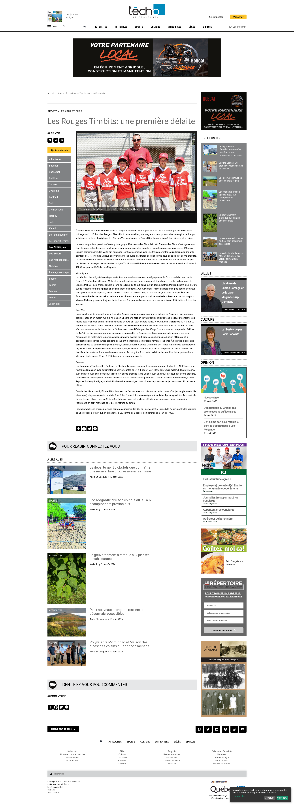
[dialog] (260, 794)
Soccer (53, 278)
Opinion (207, 362)
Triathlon (53, 291)
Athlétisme (55, 159)
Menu (55, 26)
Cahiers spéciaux (172, 760)
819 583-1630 (53, 793)
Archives (122, 760)
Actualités (100, 26)
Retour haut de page (61, 728)
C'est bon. (282, 798)
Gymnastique (56, 209)
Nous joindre (72, 760)
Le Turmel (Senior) (59, 241)
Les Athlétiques (71, 111)
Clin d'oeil (122, 757)
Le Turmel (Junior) (58, 234)
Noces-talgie (211, 397)
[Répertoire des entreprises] (224, 588)
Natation (53, 266)
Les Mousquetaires (59, 259)
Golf (51, 203)
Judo (51, 222)
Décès (192, 26)
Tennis (52, 285)
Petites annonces (172, 754)
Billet (206, 273)
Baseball (53, 165)
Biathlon (53, 178)
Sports (139, 26)
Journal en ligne (221, 757)
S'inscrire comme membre (72, 754)
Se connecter (216, 16)
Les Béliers (55, 253)
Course (53, 184)
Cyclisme (54, 190)
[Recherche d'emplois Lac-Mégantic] (224, 459)
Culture (155, 26)
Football (53, 197)
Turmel (52, 297)
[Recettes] (224, 540)
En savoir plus (238, 796)
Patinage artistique (59, 272)
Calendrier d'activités (222, 751)
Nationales (121, 26)
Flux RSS (172, 763)
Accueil (50, 93)
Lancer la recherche (222, 630)
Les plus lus (211, 138)
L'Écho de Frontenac (71, 781)
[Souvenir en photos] (223, 676)
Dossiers (122, 763)
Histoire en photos (221, 763)
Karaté (52, 228)
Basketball (54, 171)
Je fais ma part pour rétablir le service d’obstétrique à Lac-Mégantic (221, 425)
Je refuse (270, 798)
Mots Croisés (221, 760)
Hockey (53, 215)
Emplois (207, 26)
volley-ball (54, 303)
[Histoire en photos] (224, 651)
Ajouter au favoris (59, 150)
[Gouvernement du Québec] (228, 792)
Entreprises (174, 26)
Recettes (221, 754)
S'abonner (238, 16)
